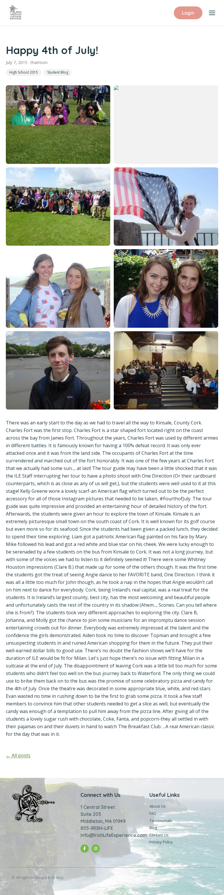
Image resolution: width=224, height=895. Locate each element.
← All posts (18, 755)
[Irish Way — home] (15, 13)
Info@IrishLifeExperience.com (113, 835)
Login (188, 13)
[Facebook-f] (84, 848)
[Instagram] (96, 848)
